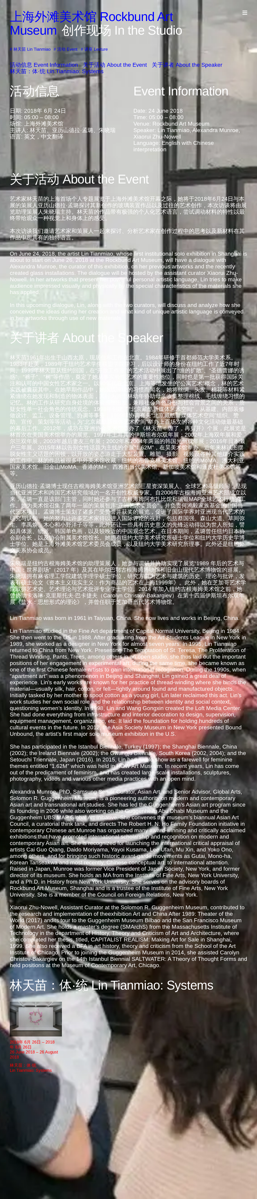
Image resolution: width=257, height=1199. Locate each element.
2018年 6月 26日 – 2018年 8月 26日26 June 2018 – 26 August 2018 (34, 1049)
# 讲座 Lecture (94, 49)
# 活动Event (65, 49)
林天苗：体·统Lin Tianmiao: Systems (31, 1068)
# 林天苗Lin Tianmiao (30, 49)
